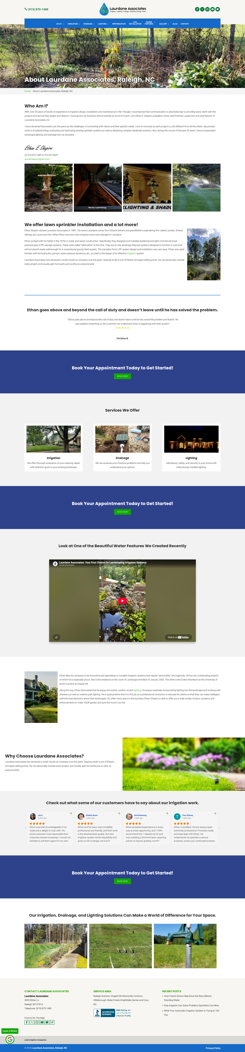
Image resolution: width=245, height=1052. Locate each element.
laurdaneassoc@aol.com (36, 159)
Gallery (163, 24)
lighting (137, 690)
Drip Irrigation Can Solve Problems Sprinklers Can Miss (191, 1005)
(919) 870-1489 (36, 9)
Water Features (149, 23)
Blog (175, 24)
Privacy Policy (213, 1048)
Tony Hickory (43, 815)
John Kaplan (91, 815)
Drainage (88, 24)
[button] (48, 188)
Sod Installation (135, 23)
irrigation (131, 253)
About (59, 24)
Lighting (102, 24)
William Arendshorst (190, 815)
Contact (185, 24)
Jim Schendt (139, 815)
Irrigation (73, 24)
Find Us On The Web (34, 1018)
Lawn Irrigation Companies (35, 1040)
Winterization (119, 24)
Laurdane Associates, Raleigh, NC (49, 1048)
